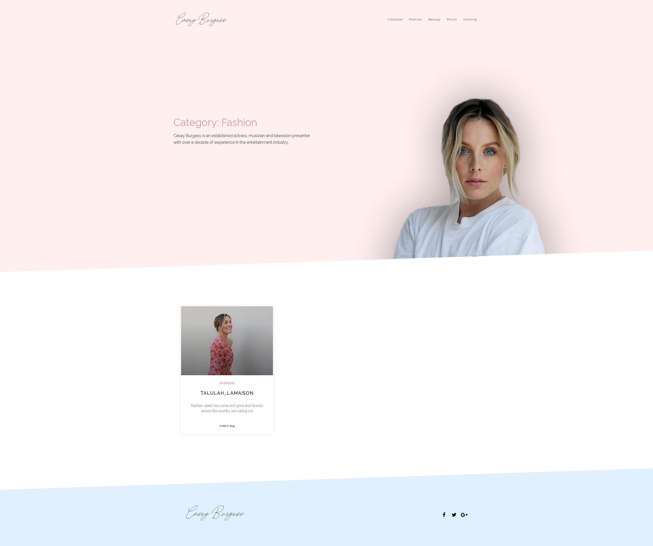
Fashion (415, 19)
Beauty (435, 19)
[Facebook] (443, 514)
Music (452, 19)
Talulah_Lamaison (227, 393)
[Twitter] (454, 514)
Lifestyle (395, 19)
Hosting (469, 19)
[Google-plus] (464, 514)
